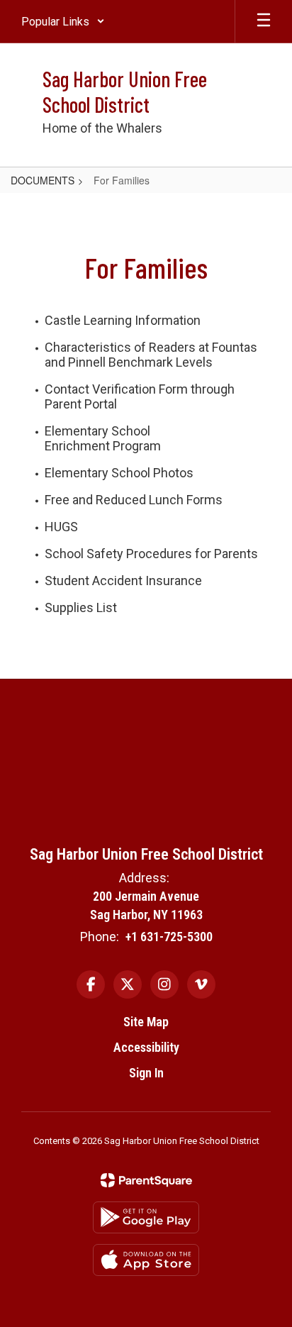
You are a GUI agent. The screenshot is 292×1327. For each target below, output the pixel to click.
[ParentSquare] (146, 1180)
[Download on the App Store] (146, 1260)
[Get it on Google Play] (146, 1217)
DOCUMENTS (42, 180)
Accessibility (146, 1047)
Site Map (146, 1021)
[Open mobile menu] (263, 21)
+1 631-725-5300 (169, 936)
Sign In (146, 1072)
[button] (63, 21)
